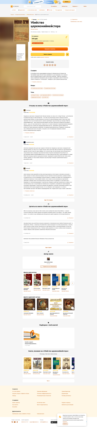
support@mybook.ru (34, 422)
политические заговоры (58, 95)
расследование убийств (45, 95)
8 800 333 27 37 (24, 422)
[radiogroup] (49, 65)
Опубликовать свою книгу (76, 21)
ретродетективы (35, 95)
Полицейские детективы (49, 88)
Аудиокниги (22, 10)
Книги (14, 10)
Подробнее (65, 421)
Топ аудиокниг (59, 10)
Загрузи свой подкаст (70, 10)
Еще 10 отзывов (48, 200)
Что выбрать (54, 6)
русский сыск (45, 97)
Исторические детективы (37, 88)
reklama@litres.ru (44, 422)
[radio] (44, 65)
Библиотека (64, 6)
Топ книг (50, 10)
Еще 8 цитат (48, 247)
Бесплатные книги (33, 10)
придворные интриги (36, 97)
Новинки (43, 10)
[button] (72, 283)
